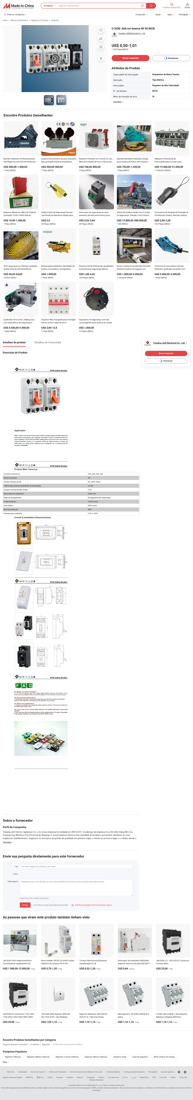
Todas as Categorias (16, 14)
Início (5, 20)
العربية (133, 1077)
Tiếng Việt (183, 1077)
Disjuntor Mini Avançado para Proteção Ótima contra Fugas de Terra (58, 321)
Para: (16, 874)
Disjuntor (55, 20)
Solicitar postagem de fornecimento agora (92, 905)
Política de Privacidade (57, 1072)
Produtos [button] (48, 5)
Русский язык (113, 1077)
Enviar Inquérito (130, 58)
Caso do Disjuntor (140, 1056)
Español (70, 1077)
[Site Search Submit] (151, 6)
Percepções (152, 1072)
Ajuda (158, 14)
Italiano (101, 1077)
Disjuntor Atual (119, 1056)
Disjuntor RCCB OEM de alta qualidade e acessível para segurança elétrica (96, 267)
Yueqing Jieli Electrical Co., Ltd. (131, 33)
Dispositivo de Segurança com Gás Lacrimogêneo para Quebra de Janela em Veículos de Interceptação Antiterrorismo (95, 321)
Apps (169, 14)
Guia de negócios (167, 1072)
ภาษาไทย (163, 1077)
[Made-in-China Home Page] (18, 6)
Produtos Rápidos (113, 1072)
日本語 (49, 1077)
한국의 (125, 1077)
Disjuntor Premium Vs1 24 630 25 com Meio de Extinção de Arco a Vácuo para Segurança (96, 160)
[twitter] (185, 1072)
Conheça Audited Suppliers (134, 1072)
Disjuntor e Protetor (39, 20)
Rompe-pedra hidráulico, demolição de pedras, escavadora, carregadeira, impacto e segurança (58, 268)
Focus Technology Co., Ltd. (92, 1085)
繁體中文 (40, 1077)
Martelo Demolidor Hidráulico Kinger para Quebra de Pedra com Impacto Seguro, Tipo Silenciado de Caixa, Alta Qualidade (133, 160)
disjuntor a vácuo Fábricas (67, 1056)
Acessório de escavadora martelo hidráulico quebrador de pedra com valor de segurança (170, 268)
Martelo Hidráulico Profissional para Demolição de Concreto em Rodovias (19, 160)
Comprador (140, 14)
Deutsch (80, 1077)
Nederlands (144, 1077)
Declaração (22, 1072)
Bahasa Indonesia (96, 1080)
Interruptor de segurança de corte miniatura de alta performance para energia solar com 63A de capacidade (95, 214)
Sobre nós (10, 1072)
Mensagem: (13, 881)
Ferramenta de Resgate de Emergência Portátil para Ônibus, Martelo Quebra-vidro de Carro (171, 214)
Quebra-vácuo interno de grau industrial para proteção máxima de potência (58, 160)
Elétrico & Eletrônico (19, 20)
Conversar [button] (173, 58)
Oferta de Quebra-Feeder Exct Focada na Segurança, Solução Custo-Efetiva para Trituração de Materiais (133, 214)
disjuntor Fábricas (13, 1056)
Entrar (187, 7)
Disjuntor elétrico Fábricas (38, 1056)
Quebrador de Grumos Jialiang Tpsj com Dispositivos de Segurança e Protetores (19, 321)
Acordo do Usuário (38, 1072)
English (19, 1077)
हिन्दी (154, 1077)
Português (91, 1077)
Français (59, 1077)
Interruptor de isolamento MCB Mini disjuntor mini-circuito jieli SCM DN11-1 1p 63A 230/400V (134, 963)
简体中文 (29, 1077)
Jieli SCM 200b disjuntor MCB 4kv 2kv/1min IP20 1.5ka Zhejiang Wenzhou (55, 1017)
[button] (142, 5)
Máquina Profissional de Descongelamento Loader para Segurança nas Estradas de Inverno (170, 160)
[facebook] (179, 1072)
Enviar (25, 905)
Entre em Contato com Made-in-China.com (86, 1072)
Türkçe (172, 1077)
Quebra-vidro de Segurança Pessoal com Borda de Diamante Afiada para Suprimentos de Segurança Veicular (57, 214)
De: (17, 866)
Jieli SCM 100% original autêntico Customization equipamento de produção (17, 963)
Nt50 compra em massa (164, 1056)
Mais (5, 1062)
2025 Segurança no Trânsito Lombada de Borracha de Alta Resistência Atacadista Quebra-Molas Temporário (20, 268)
